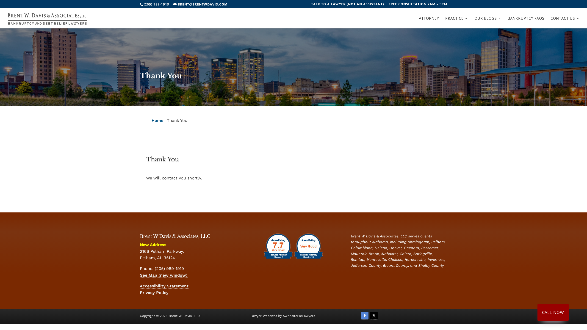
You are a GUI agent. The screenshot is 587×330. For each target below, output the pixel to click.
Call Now (553, 312)
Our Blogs (485, 19)
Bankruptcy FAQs (526, 19)
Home (157, 120)
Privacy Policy (154, 292)
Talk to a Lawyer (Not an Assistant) (347, 4)
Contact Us (563, 19)
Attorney (429, 19)
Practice (454, 19)
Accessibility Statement (164, 285)
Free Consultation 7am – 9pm (418, 4)
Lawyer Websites (263, 316)
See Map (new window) (164, 275)
